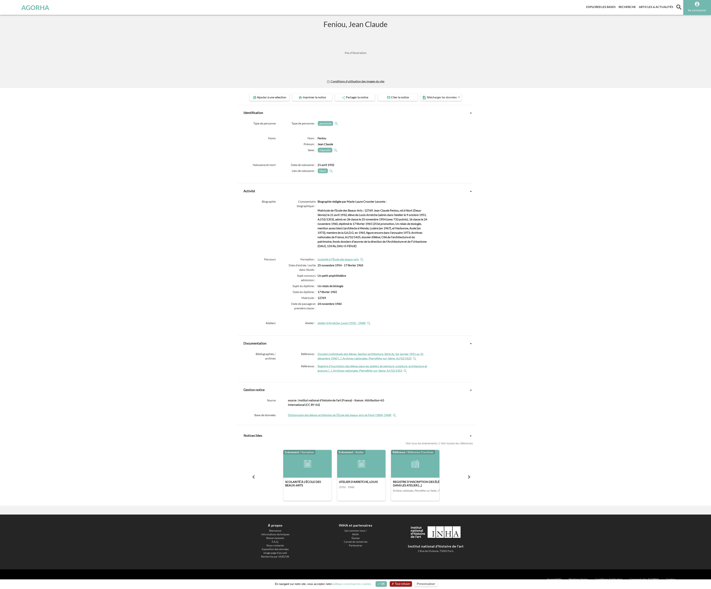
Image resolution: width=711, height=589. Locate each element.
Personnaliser (426, 583)
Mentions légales (579, 579)
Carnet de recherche (355, 542)
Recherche (628, 7)
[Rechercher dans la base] (395, 415)
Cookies (670, 579)
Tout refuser (402, 583)
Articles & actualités (657, 7)
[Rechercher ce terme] (337, 123)
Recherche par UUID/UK (275, 557)
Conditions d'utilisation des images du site (357, 81)
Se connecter (697, 10)
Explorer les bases (601, 7)
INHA (355, 534)
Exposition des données (275, 549)
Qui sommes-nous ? (355, 531)
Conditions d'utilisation (609, 579)
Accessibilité (554, 579)
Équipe (356, 538)
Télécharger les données (441, 97)
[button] (253, 477)
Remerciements (275, 538)
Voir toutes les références (456, 443)
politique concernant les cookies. (352, 583)
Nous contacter (275, 545)
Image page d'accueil (275, 553)
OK (382, 583)
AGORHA (35, 7)
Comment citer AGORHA (644, 579)
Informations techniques (275, 534)
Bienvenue (275, 531)
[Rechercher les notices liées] (362, 259)
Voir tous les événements (422, 443)
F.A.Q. (275, 542)
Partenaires (355, 545)
